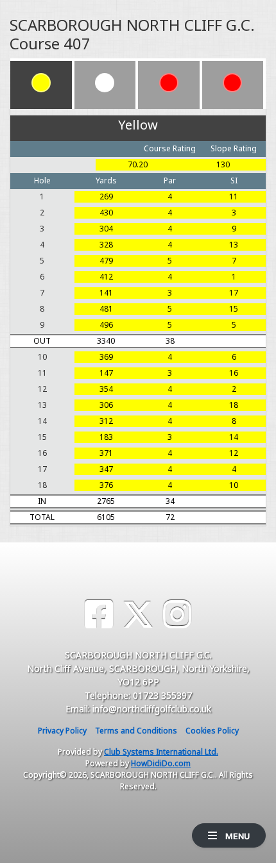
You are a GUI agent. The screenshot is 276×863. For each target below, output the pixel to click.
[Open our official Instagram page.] (177, 615)
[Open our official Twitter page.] (138, 615)
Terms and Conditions (136, 730)
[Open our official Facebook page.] (99, 615)
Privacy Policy (62, 730)
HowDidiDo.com (161, 763)
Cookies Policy (212, 730)
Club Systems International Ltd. (161, 751)
